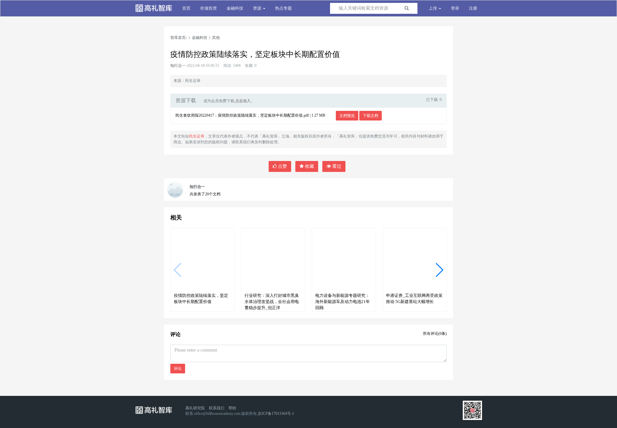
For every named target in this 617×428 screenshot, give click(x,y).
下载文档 (370, 115)
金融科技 (235, 8)
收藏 (309, 166)
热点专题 (283, 8)
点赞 (282, 166)
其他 (216, 37)
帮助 (232, 408)
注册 (473, 8)
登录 (455, 8)
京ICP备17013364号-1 (276, 413)
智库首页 (178, 37)
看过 (336, 166)
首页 (186, 8)
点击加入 (243, 101)
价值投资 (208, 8)
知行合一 (178, 65)
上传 (433, 8)
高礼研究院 (195, 408)
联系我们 (216, 408)
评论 (178, 368)
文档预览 (347, 115)
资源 (257, 8)
